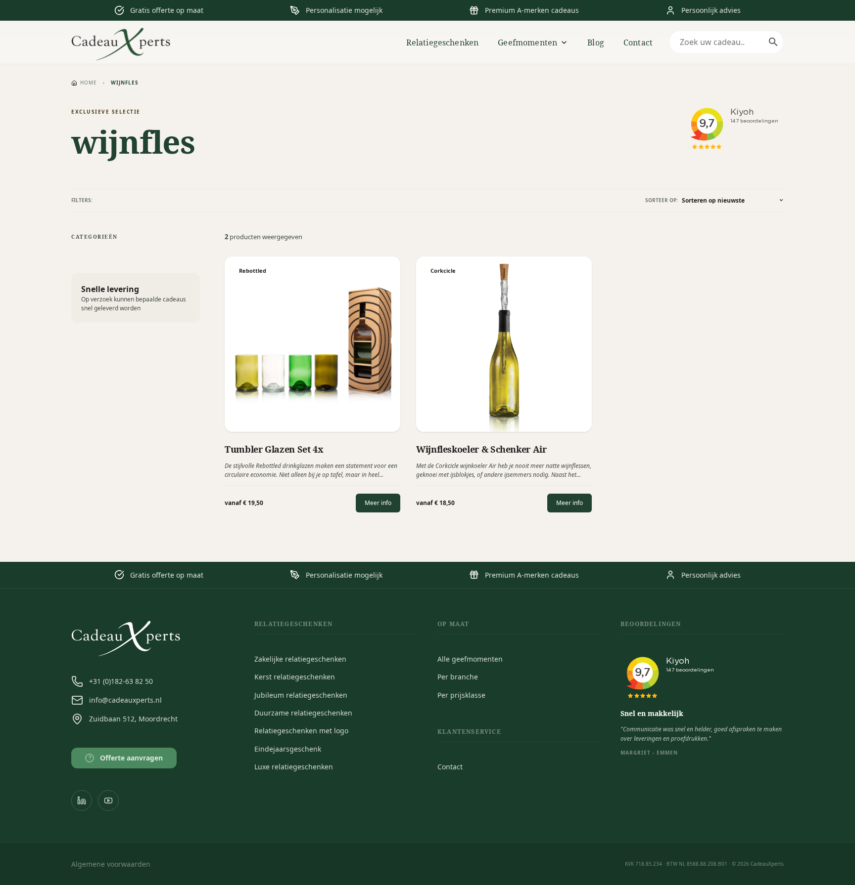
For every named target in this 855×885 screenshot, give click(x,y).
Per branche (457, 676)
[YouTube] (108, 800)
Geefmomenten (527, 42)
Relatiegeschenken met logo (301, 730)
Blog (595, 42)
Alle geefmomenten (470, 659)
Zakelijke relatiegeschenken (300, 659)
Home (88, 82)
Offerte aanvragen (126, 757)
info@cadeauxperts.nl (125, 700)
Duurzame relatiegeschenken (303, 712)
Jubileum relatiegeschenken (300, 695)
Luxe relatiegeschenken (293, 766)
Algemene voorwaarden (110, 864)
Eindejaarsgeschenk (287, 749)
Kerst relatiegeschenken (294, 676)
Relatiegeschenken (442, 42)
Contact (638, 42)
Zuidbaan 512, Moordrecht (133, 718)
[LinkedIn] (81, 800)
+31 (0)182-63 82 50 (121, 681)
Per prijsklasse (461, 695)
